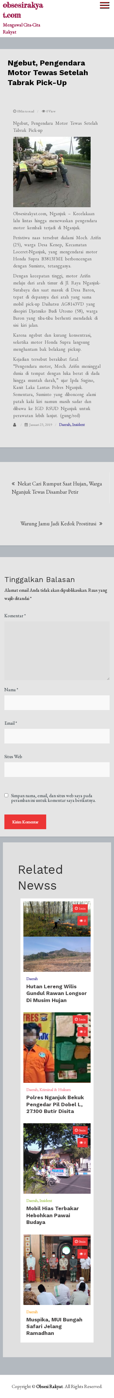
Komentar (15, 616)
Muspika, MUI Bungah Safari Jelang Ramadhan (54, 1326)
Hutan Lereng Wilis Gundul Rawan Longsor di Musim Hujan (56, 993)
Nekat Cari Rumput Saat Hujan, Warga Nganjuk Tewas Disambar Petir (57, 487)
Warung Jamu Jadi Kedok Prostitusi (58, 523)
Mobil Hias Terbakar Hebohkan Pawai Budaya (52, 1215)
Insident (78, 424)
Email (10, 723)
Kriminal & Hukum (55, 1089)
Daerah (64, 424)
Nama (11, 690)
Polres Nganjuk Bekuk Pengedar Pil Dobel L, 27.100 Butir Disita (55, 1104)
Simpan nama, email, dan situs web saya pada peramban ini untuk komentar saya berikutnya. (53, 798)
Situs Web (13, 756)
